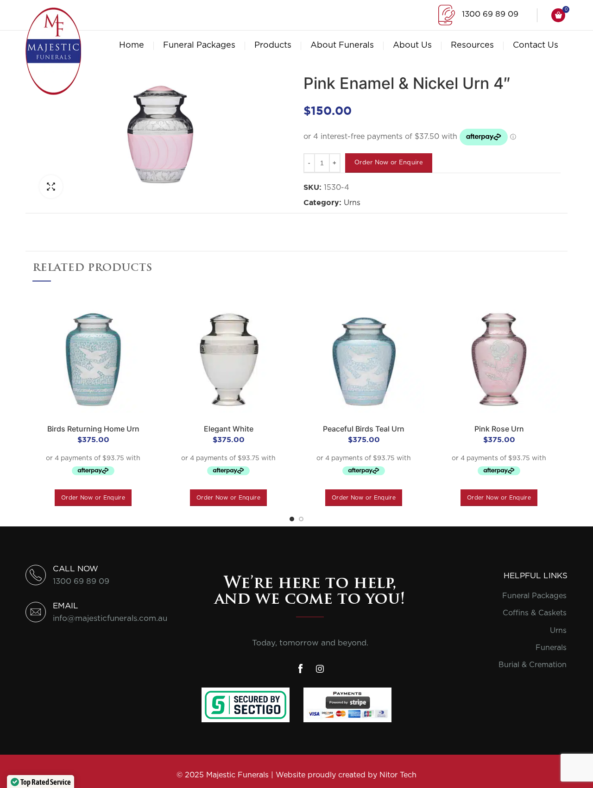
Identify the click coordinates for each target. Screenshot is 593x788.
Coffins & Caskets (535, 613)
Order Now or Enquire (388, 163)
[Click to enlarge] (51, 186)
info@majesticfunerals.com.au (110, 618)
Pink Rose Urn (499, 428)
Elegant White (228, 428)
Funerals (551, 647)
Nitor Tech (397, 775)
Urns (352, 202)
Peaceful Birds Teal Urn (363, 428)
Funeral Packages (534, 596)
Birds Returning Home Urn (93, 428)
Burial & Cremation (532, 665)
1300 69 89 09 (490, 14)
